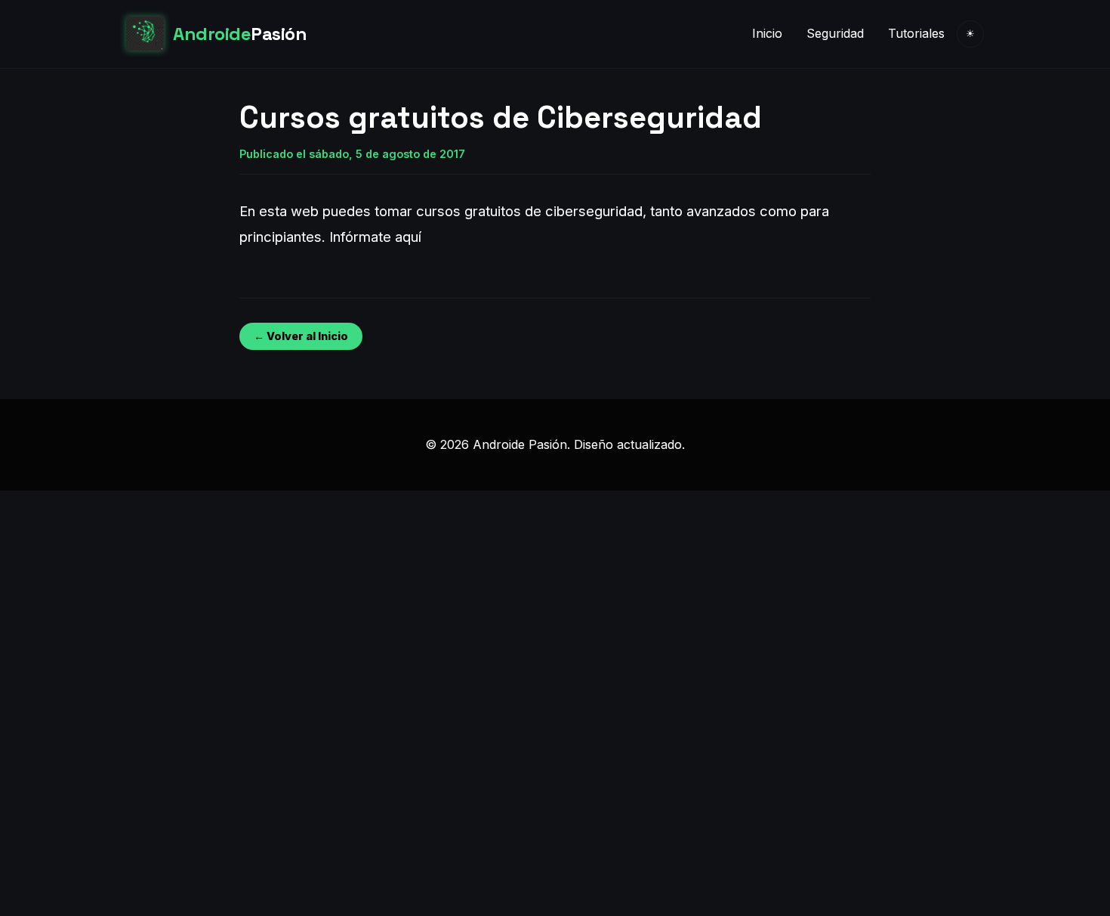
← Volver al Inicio (301, 336)
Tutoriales (916, 33)
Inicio (767, 33)
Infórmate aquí (375, 236)
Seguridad (835, 33)
